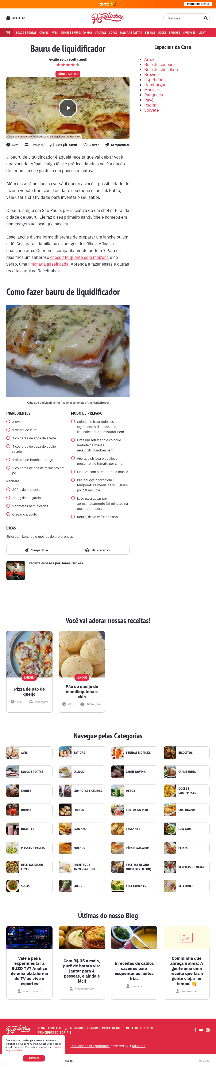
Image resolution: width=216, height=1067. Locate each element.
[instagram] (208, 1030)
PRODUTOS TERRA (198, 4)
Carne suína (187, 772)
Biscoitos (185, 753)
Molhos (79, 848)
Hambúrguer (156, 84)
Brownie (152, 74)
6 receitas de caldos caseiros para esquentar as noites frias (134, 971)
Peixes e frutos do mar (76, 32)
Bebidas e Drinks (138, 753)
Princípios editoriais (54, 1032)
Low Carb (185, 829)
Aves (55, 32)
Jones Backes (72, 563)
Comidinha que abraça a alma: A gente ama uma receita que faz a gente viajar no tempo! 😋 (186, 971)
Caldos (79, 772)
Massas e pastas (131, 32)
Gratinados (187, 810)
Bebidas (150, 32)
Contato (54, 1028)
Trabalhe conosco (138, 1028)
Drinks (26, 810)
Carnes (44, 32)
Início (61, 74)
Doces (162, 32)
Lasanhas (133, 829)
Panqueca (153, 94)
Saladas (100, 32)
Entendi (34, 1058)
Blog (41, 1028)
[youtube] (201, 1030)
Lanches (174, 32)
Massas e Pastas (33, 848)
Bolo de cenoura (159, 64)
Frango (79, 810)
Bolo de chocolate (161, 69)
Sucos (78, 886)
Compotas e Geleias (88, 791)
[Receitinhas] (108, 18)
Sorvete (151, 110)
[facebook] (195, 1030)
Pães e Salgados (138, 848)
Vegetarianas (136, 886)
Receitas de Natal (191, 867)
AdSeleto (139, 1045)
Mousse (151, 89)
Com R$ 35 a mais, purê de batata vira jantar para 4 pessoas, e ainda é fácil (82, 970)
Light (202, 32)
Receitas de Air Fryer (32, 867)
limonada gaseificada (48, 264)
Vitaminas (185, 886)
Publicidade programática (90, 1045)
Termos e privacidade (104, 1028)
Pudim (150, 105)
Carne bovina (136, 772)
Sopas (113, 32)
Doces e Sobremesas (187, 791)
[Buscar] (206, 18)
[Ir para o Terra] (108, 4)
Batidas (79, 753)
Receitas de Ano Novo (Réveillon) (138, 867)
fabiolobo (204, 1060)
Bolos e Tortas (32, 772)
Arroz (149, 59)
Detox (130, 791)
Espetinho (153, 79)
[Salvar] (47, 636)
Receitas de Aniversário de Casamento (85, 867)
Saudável (189, 32)
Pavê (149, 100)
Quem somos (74, 1028)
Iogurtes (27, 829)
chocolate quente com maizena (79, 257)
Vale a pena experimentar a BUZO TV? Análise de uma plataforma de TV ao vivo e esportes (29, 971)
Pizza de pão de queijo (29, 691)
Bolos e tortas (26, 32)
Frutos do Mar (137, 810)
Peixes (183, 848)
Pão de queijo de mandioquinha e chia (82, 691)
